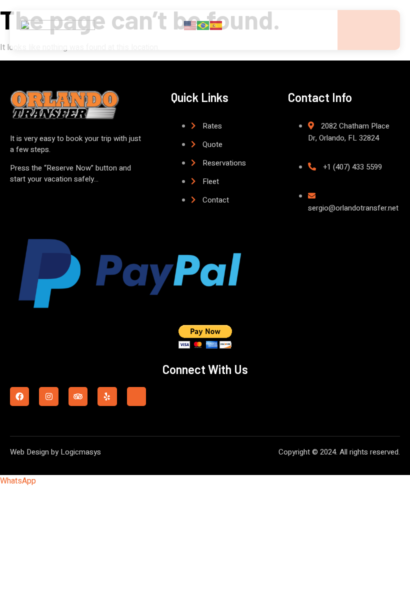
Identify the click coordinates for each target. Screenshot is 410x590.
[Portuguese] (203, 25)
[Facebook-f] (19, 396)
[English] (190, 25)
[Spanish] (216, 25)
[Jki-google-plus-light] (136, 396)
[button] (18, 481)
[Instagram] (48, 396)
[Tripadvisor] (78, 396)
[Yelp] (107, 396)
